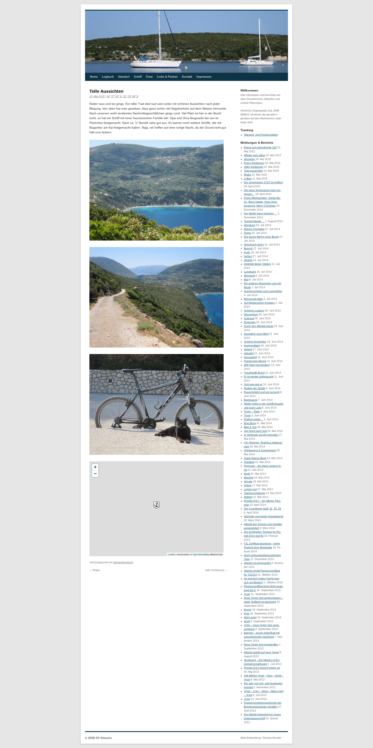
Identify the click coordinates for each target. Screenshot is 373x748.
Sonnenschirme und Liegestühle (263, 291)
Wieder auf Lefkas (254, 155)
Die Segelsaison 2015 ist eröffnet (263, 182)
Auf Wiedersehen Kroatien (259, 302)
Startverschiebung (254, 493)
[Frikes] (156, 505)
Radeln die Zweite (254, 388)
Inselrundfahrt (252, 345)
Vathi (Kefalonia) (216, 570)
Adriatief (249, 353)
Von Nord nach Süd (255, 431)
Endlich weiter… (253, 419)
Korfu (247, 252)
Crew (149, 76)
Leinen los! (250, 489)
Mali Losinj (250, 617)
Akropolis (249, 159)
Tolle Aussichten (253, 170)
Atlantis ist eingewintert (257, 563)
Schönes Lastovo (254, 310)
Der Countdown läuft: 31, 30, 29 (262, 508)
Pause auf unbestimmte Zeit (260, 147)
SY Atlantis (104, 738)
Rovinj (247, 609)
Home (94, 76)
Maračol (248, 477)
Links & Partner (167, 76)
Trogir (247, 415)
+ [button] (95, 467)
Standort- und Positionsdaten (261, 134)
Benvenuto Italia (253, 299)
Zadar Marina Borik (255, 458)
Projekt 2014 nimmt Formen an (262, 667)
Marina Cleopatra (254, 229)
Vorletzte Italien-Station (257, 264)
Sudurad (249, 318)
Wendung (249, 225)
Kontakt (187, 76)
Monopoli (249, 275)
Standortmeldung (123, 562)
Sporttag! (249, 462)
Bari (246, 279)
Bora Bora (250, 423)
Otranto (248, 260)
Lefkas (248, 178)
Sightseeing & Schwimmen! (260, 450)
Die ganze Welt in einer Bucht (261, 236)
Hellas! (248, 256)
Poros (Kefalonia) (254, 163)
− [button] (95, 473)
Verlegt (248, 349)
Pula (246, 613)
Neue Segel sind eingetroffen (261, 644)
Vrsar (247, 594)
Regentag (250, 322)
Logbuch (108, 76)
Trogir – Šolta (252, 411)
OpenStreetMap (201, 554)
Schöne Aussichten (255, 341)
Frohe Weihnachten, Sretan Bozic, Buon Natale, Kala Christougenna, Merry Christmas (262, 202)
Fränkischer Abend (255, 361)
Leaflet (171, 554)
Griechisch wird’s (254, 244)
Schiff (138, 76)
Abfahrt (248, 497)
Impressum (204, 76)
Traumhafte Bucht (254, 372)
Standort (124, 76)
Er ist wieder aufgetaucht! (258, 376)
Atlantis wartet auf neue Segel (261, 652)
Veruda (248, 481)
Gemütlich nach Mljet (256, 333)
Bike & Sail (250, 427)
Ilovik (247, 473)
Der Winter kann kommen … (260, 213)
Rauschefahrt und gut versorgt (261, 392)
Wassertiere (251, 314)
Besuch (248, 248)
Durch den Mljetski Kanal (258, 326)
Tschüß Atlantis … (254, 221)
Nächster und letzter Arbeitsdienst (263, 516)
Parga (247, 233)
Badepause (251, 400)
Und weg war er (253, 384)
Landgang (250, 271)
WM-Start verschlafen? (257, 365)
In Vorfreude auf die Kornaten (261, 434)
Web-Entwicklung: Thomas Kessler (260, 737)
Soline (247, 485)
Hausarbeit (250, 357)
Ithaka (94, 570)
